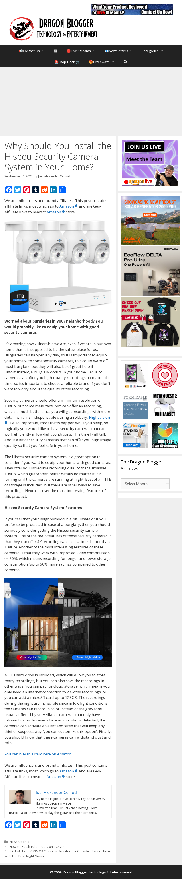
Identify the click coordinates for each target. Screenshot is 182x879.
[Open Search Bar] (125, 61)
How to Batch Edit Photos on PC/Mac (37, 846)
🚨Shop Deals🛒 (67, 62)
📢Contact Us (29, 51)
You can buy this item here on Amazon (37, 753)
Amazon (66, 206)
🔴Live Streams (79, 51)
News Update (19, 842)
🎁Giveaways (99, 62)
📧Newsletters (116, 51)
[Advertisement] (91, 101)
